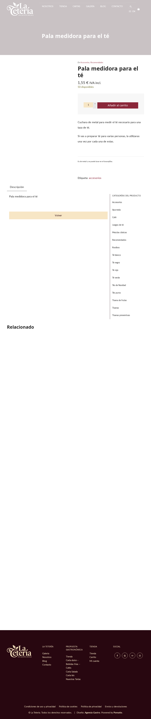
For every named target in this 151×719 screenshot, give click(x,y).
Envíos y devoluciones (116, 707)
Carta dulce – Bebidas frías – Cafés (73, 664)
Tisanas (115, 308)
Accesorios (85, 63)
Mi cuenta (94, 661)
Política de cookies (68, 707)
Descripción (17, 187)
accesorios (95, 178)
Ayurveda (116, 210)
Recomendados (96, 63)
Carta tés (70, 675)
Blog (44, 661)
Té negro (116, 263)
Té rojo (115, 270)
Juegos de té (118, 225)
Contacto (46, 665)
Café (114, 217)
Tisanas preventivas (121, 315)
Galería (45, 653)
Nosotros (46, 657)
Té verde (116, 278)
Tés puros (116, 293)
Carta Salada (72, 672)
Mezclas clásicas (119, 233)
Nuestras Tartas (73, 679)
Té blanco (116, 255)
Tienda (69, 657)
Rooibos (116, 248)
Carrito (93, 657)
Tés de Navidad (119, 285)
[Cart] (140, 9)
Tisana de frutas (119, 300)
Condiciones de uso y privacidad (39, 707)
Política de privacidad (91, 707)
